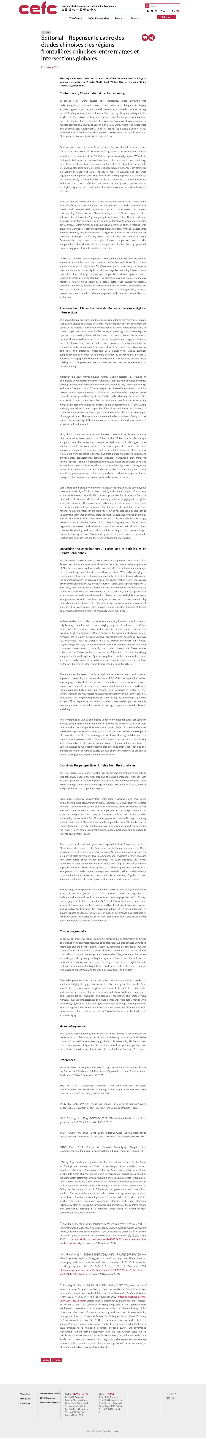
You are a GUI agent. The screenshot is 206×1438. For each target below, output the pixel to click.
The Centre (75, 18)
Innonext (115, 1431)
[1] (74, 104)
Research (120, 18)
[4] (131, 404)
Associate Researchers (50, 1393)
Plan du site (25, 1398)
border (46, 1360)
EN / (176, 11)
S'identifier (25, 1394)
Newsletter (25, 1403)
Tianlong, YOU (51, 67)
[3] (136, 155)
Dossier (46, 32)
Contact (164, 11)
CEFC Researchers (48, 1398)
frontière (57, 1360)
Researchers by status (50, 1402)
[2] (87, 150)
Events (135, 18)
